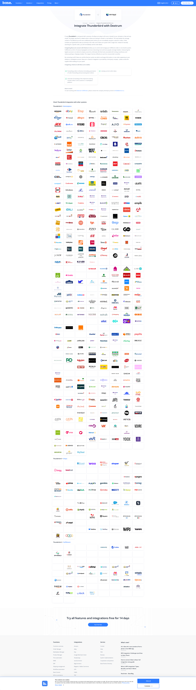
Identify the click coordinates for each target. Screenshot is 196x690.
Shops (65, 459)
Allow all (148, 681)
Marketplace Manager (58, 652)
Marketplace (67, 106)
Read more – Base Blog (127, 673)
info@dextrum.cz (119, 90)
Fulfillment (66, 542)
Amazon (76, 646)
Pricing (49, 3)
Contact (102, 646)
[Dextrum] (111, 14)
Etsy (75, 652)
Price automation (57, 658)
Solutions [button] (29, 3)
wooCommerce (78, 660)
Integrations (40, 3)
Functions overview (58, 646)
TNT (75, 675)
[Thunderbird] (85, 14)
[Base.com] (7, 3)
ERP (54, 663)
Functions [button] (19, 3)
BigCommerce (77, 663)
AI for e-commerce (58, 675)
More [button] (56, 3)
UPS (75, 669)
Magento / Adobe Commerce (81, 666)
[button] (163, 3)
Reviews (102, 655)
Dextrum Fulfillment (82, 90)
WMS (54, 660)
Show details (58, 685)
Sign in (176, 3)
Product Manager (57, 655)
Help (101, 649)
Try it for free (186, 3)
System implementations (106, 658)
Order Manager (57, 649)
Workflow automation (58, 669)
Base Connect (56, 672)
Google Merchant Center (80, 655)
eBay (75, 649)
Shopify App (77, 658)
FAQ (101, 652)
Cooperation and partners (107, 660)
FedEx (75, 672)
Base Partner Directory (106, 663)
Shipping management (59, 666)
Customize (147, 686)
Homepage (85, 23)
